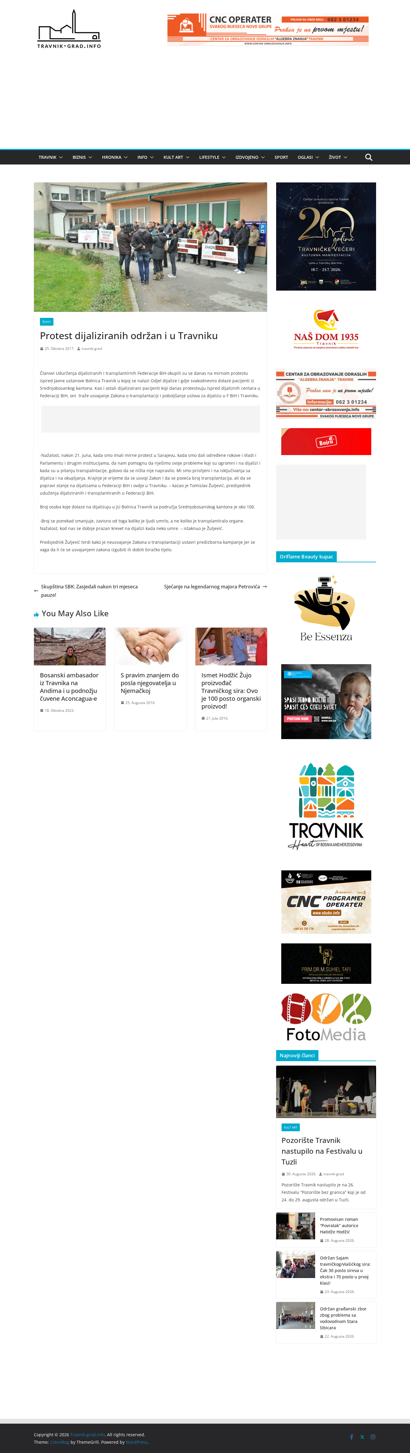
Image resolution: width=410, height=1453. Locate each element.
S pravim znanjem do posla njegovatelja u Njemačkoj (150, 683)
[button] (59, 157)
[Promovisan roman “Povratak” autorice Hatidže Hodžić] (295, 1229)
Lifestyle (209, 157)
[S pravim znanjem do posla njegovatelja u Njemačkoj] (150, 632)
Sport (281, 157)
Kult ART (173, 157)
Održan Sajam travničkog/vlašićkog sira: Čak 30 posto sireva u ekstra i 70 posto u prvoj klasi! (345, 1270)
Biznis (79, 157)
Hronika (111, 157)
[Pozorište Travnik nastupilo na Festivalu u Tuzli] (326, 1092)
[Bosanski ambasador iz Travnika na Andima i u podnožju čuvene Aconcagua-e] (70, 632)
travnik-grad (92, 348)
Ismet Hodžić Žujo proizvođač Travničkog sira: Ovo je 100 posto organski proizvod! (231, 690)
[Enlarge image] (368, 190)
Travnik (47, 157)
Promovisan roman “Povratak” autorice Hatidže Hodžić (339, 1225)
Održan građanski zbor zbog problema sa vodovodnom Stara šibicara (343, 1318)
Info (142, 157)
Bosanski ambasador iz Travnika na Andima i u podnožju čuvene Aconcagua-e (69, 687)
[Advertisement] (205, 104)
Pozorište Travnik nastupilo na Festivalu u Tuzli (322, 1151)
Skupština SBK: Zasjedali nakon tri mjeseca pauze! (89, 591)
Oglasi (305, 157)
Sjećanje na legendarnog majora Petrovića (212, 586)
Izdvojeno (247, 157)
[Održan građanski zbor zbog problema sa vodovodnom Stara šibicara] (295, 1322)
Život (335, 157)
